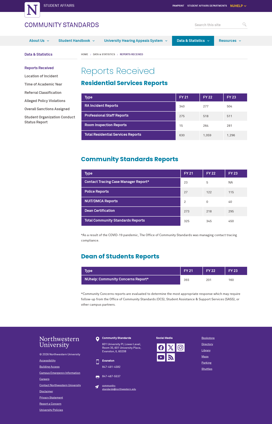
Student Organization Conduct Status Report (49, 120)
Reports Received (39, 68)
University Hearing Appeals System (133, 41)
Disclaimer (46, 391)
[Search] (244, 25)
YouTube (161, 357)
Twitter (171, 348)
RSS (171, 357)
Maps (205, 356)
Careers (44, 379)
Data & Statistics (191, 41)
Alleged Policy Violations (44, 101)
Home (84, 54)
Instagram (180, 348)
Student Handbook (75, 41)
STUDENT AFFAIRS (59, 6)
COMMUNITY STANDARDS (61, 25)
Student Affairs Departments (207, 6)
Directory (207, 344)
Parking (206, 362)
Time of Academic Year (43, 84)
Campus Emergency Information (59, 373)
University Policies (51, 410)
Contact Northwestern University (60, 385)
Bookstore (208, 338)
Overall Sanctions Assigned (47, 109)
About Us (37, 41)
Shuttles (207, 369)
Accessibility (47, 360)
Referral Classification (43, 93)
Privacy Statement (51, 397)
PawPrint (178, 6)
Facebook (161, 348)
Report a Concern (50, 403)
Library (206, 350)
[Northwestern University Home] (32, 10)
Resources (228, 41)
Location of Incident (41, 76)
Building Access (49, 366)
